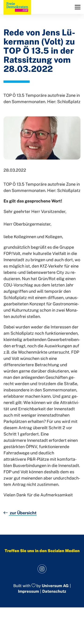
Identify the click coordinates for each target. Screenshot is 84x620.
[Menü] (77, 7)
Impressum (28, 591)
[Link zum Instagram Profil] (42, 569)
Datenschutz (54, 591)
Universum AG (55, 585)
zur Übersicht (23, 512)
